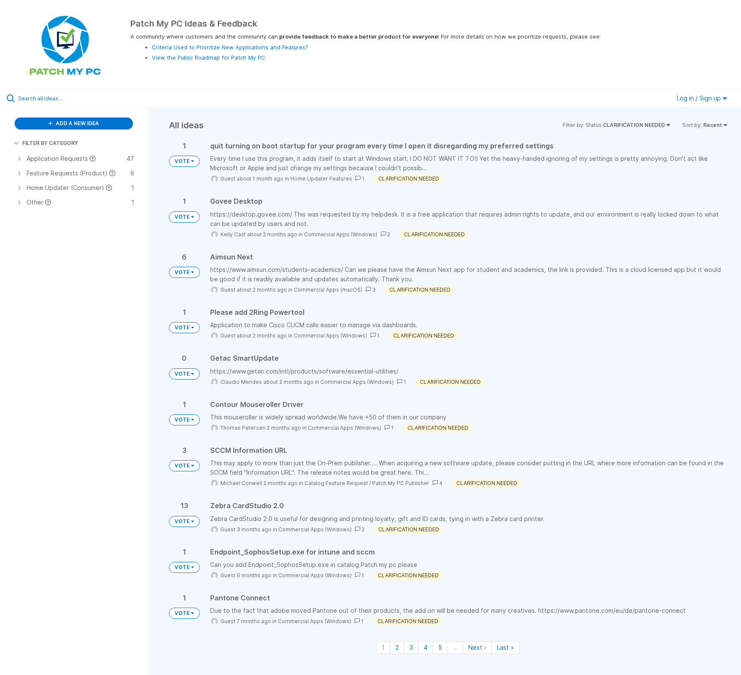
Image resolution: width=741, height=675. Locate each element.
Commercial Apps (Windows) (340, 234)
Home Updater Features (321, 178)
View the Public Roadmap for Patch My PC (208, 57)
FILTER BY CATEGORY (50, 143)
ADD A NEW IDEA (76, 123)
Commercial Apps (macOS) (328, 289)
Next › (477, 647)
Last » (505, 647)
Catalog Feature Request (336, 483)
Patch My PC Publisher (400, 483)
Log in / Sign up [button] (700, 98)
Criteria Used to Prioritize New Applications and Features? (230, 47)
